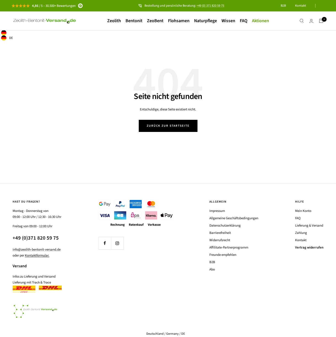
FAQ (243, 21)
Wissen (228, 21)
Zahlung (301, 232)
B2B (283, 5)
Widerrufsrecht (219, 240)
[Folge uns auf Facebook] (105, 243)
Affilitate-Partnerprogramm (228, 247)
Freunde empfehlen (222, 254)
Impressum (217, 211)
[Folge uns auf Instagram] (117, 243)
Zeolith (114, 21)
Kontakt (300, 5)
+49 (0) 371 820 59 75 (210, 5)
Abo (212, 269)
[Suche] (302, 21)
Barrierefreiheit (220, 232)
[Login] (311, 21)
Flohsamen (178, 21)
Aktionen (260, 21)
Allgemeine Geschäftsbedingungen (233, 218)
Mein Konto (303, 211)
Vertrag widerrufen (309, 247)
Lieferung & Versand (309, 225)
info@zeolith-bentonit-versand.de (37, 249)
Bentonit (133, 21)
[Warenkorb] (321, 21)
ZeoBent (155, 21)
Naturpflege (205, 21)
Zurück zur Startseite (168, 126)
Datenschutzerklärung (225, 225)
